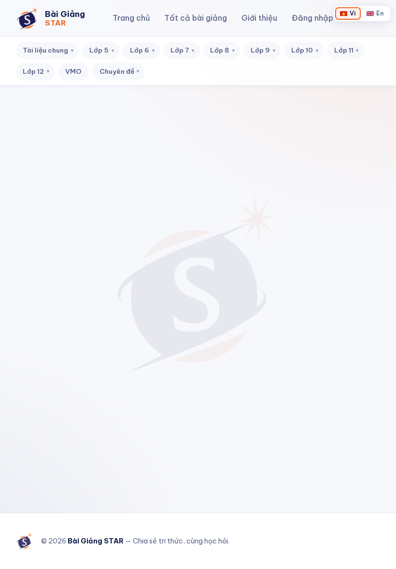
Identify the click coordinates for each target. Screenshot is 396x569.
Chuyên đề (119, 71)
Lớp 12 (36, 71)
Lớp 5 (101, 50)
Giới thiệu (259, 18)
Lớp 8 (222, 50)
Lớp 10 (304, 50)
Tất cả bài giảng (195, 18)
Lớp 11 (346, 50)
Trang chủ (131, 18)
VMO (73, 71)
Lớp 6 (142, 50)
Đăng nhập (312, 18)
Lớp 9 (263, 50)
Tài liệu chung (48, 50)
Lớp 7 (182, 50)
